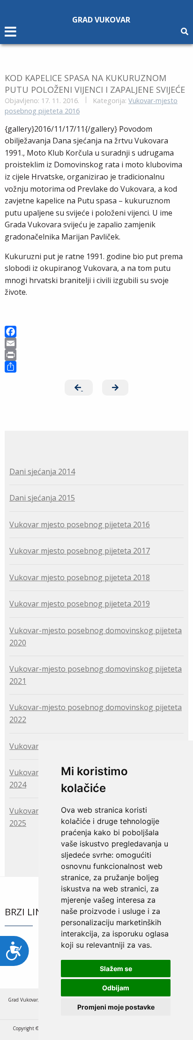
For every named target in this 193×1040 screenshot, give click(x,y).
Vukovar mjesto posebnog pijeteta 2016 (79, 524)
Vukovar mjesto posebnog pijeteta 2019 (79, 604)
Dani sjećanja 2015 (42, 498)
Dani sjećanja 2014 (42, 471)
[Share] (96, 367)
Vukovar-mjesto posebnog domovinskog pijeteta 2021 (95, 675)
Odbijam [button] (115, 988)
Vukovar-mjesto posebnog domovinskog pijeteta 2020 (95, 636)
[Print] (96, 355)
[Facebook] (96, 331)
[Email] (96, 343)
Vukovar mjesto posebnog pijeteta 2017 (79, 551)
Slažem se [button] (116, 969)
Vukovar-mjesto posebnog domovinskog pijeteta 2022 (95, 713)
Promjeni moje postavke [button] (116, 1007)
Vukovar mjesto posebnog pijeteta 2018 (79, 577)
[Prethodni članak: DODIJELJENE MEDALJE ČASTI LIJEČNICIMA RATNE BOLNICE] (79, 388)
